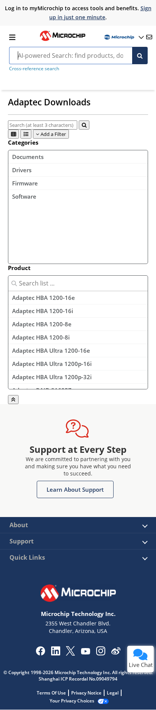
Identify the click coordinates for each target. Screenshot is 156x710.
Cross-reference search (34, 68)
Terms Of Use (51, 693)
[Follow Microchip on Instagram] (100, 653)
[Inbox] (149, 37)
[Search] (140, 55)
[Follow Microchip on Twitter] (70, 653)
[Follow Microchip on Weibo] (115, 652)
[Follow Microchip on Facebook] (40, 653)
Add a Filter (52, 134)
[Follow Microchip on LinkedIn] (55, 653)
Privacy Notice (86, 693)
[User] (123, 37)
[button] (75, 489)
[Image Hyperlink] (62, 40)
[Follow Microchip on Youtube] (85, 652)
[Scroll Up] (13, 399)
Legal (113, 693)
